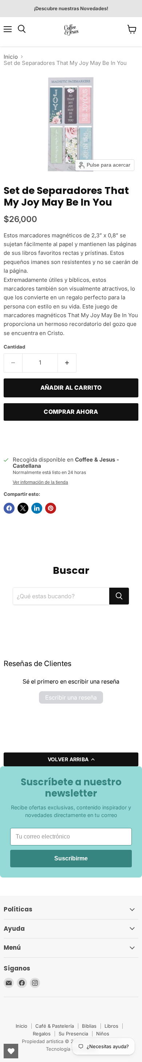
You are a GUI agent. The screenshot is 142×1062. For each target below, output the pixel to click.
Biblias (89, 1026)
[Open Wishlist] (11, 1051)
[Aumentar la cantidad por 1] (67, 362)
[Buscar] (119, 596)
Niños (102, 1033)
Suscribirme (71, 858)
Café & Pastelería (54, 1026)
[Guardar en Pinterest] (50, 508)
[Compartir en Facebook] (9, 508)
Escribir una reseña (71, 697)
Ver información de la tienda (40, 482)
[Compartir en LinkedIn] (36, 508)
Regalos (42, 1033)
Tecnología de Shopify (71, 1049)
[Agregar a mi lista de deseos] (11, 437)
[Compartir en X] (22, 508)
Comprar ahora (71, 411)
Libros (111, 1026)
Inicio (11, 57)
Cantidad (14, 347)
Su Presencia (73, 1033)
